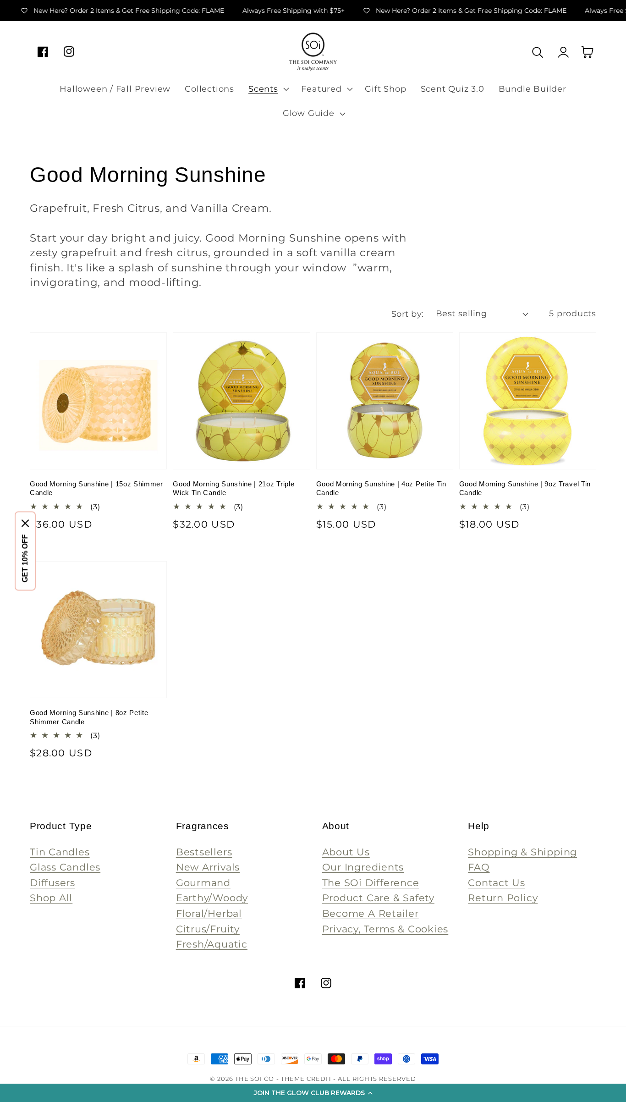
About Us (346, 852)
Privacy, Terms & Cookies (385, 929)
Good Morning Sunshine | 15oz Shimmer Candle (96, 488)
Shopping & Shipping (522, 852)
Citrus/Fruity (208, 929)
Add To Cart (98, 446)
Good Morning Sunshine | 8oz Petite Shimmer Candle (89, 717)
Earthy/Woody (212, 898)
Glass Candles (65, 867)
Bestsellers (204, 852)
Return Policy (503, 898)
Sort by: (407, 314)
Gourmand (203, 882)
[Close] (25, 523)
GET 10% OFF (25, 558)
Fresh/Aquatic (211, 944)
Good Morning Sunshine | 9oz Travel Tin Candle (525, 488)
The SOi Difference (370, 882)
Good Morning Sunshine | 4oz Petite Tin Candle (381, 488)
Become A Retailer (370, 913)
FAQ (478, 867)
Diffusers (52, 882)
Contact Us (496, 882)
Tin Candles (60, 852)
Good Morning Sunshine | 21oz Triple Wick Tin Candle (233, 488)
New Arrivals (208, 867)
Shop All (51, 898)
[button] (313, 1093)
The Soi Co (254, 1078)
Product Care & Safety (378, 898)
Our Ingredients (363, 867)
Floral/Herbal (209, 913)
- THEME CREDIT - (307, 1078)
